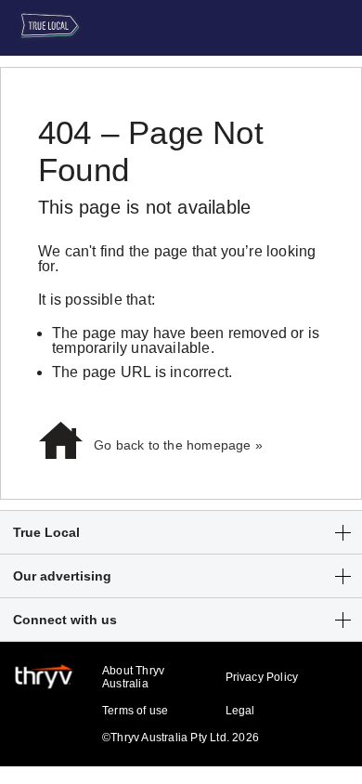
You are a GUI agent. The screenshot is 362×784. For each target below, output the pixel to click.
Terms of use (135, 710)
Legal (240, 710)
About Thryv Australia (133, 677)
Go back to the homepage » (178, 445)
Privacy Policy (262, 677)
